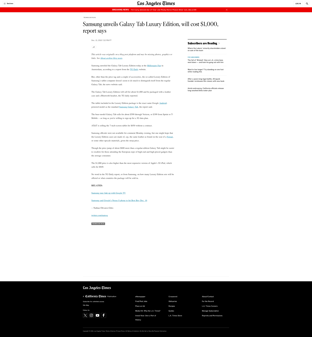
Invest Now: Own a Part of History (145, 318)
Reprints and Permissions (212, 316)
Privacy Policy (120, 331)
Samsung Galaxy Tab (128, 106)
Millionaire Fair (154, 65)
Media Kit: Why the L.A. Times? (147, 311)
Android (163, 103)
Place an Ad (140, 306)
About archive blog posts (111, 58)
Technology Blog (89, 17)
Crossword (173, 297)
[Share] (94, 47)
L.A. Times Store (175, 316)
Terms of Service (110, 331)
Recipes (172, 306)
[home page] (156, 3)
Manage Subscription (210, 311)
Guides (171, 311)
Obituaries (173, 301)
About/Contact (208, 297)
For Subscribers (193, 57)
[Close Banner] (227, 10)
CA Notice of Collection (132, 331)
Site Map (86, 305)
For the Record (208, 301)
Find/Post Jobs (141, 301)
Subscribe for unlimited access (93, 301)
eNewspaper (140, 297)
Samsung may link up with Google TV (108, 192)
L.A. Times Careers (210, 306)
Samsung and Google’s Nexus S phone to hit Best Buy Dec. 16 (119, 200)
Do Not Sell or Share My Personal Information (153, 331)
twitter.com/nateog (99, 215)
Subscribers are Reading (202, 43)
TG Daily (134, 69)
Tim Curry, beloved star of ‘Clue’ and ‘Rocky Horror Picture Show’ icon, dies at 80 (163, 10)
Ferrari (170, 136)
